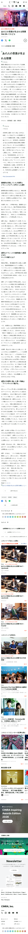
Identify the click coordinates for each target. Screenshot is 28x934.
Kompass (7, 899)
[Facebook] (16, 6)
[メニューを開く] (26, 2)
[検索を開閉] (24, 2)
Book (2, 894)
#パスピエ (4, 497)
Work (15, 894)
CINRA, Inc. (7, 906)
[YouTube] (20, 6)
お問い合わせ (17, 923)
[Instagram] (13, 6)
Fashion (25, 894)
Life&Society (8, 894)
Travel (19, 894)
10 (25, 516)
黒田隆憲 (7, 46)
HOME (2, 536)
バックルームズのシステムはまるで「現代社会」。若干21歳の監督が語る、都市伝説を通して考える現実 (12, 790)
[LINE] (24, 6)
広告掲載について (17, 921)
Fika (2, 899)
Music (7, 536)
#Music (15, 497)
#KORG (10, 497)
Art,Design (9, 892)
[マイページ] (2, 2)
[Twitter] (9, 6)
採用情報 (3, 921)
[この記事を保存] (25, 40)
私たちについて (4, 919)
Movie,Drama (16, 892)
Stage (23, 892)
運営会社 (16, 919)
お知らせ (3, 923)
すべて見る (23, 543)
